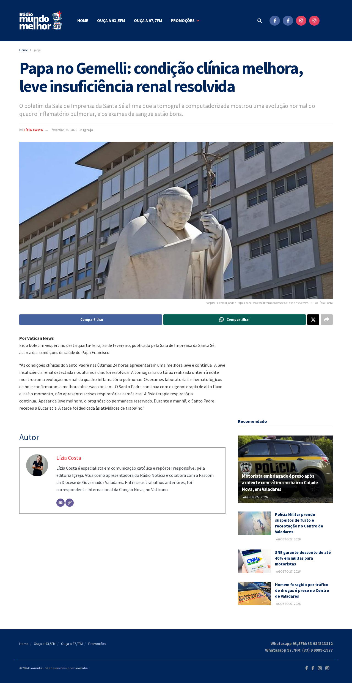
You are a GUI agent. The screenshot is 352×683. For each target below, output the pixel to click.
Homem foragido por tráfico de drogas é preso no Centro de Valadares (302, 590)
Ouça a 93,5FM (111, 20)
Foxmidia (36, 668)
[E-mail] (60, 503)
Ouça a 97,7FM (148, 20)
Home (82, 20)
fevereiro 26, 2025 (64, 130)
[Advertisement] (285, 368)
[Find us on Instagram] (301, 20)
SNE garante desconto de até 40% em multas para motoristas (303, 558)
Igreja (37, 50)
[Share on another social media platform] (327, 319)
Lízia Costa (33, 130)
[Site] (69, 503)
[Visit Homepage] (41, 20)
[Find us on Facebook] (275, 20)
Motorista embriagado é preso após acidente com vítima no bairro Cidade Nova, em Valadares (280, 482)
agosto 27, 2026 (255, 497)
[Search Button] (259, 20)
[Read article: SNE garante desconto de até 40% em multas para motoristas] (254, 561)
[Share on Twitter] (313, 319)
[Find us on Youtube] (327, 20)
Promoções (183, 20)
